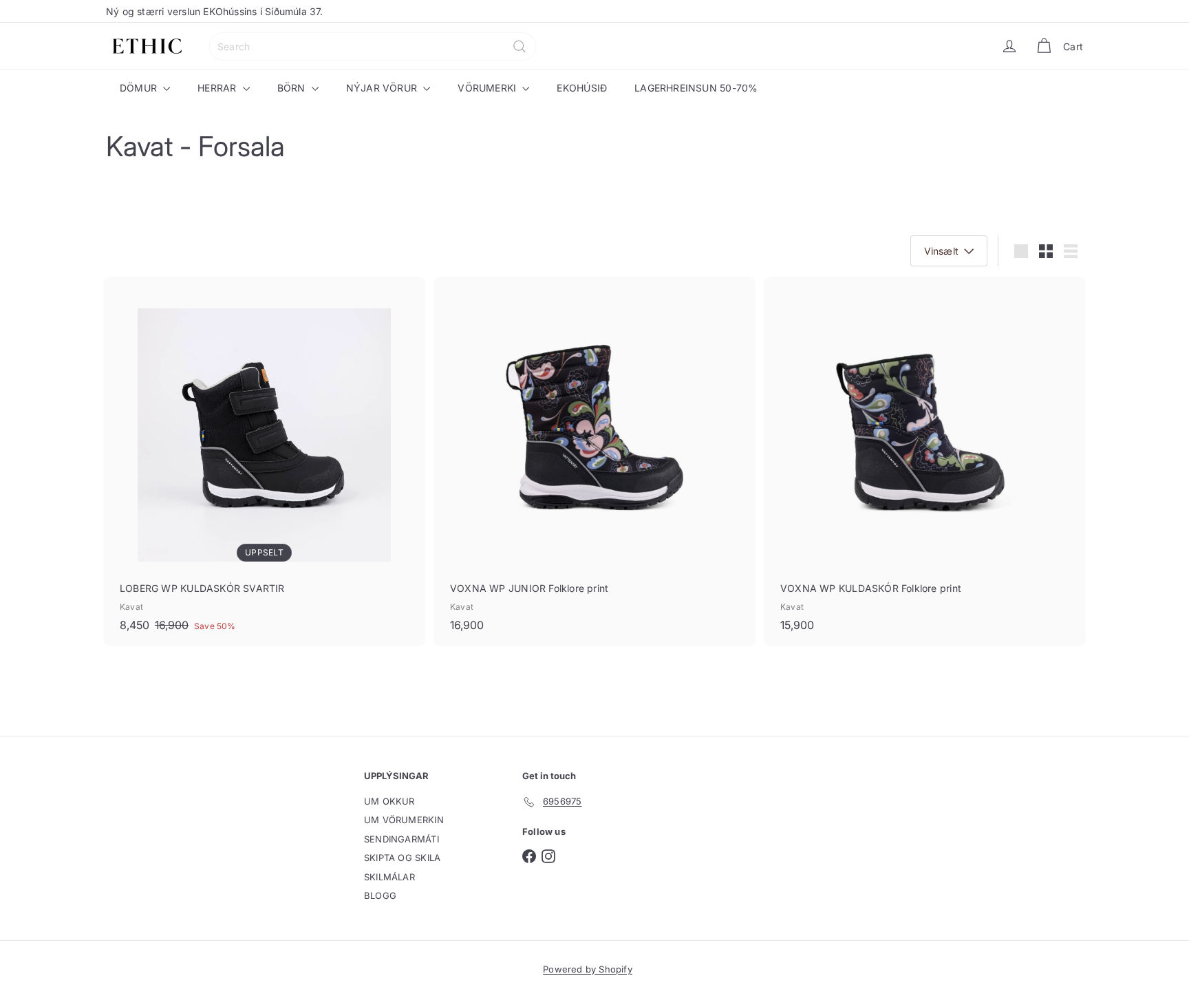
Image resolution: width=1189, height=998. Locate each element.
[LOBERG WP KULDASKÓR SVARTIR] (264, 461)
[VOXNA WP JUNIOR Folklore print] (594, 461)
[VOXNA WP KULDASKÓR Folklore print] (925, 461)
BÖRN (292, 88)
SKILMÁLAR (389, 876)
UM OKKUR (389, 801)
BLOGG (380, 895)
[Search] (519, 46)
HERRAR (218, 88)
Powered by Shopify (587, 969)
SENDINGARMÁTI (401, 839)
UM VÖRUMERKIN (404, 819)
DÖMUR (140, 88)
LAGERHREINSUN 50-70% (696, 88)
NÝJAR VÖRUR (383, 88)
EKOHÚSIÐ (582, 88)
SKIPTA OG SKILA (402, 857)
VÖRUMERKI (488, 88)
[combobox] (372, 46)
